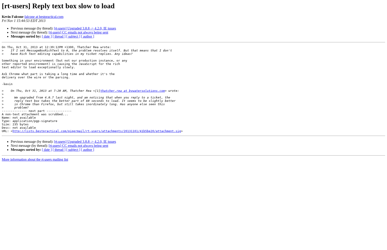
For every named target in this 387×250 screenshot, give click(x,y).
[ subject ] (73, 36)
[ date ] (47, 36)
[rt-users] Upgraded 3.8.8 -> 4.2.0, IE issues (85, 28)
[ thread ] (59, 36)
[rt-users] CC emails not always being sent (78, 32)
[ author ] (87, 36)
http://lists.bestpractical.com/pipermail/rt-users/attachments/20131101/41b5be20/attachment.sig (97, 131)
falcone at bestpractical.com (43, 17)
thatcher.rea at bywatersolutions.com (132, 90)
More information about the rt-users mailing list (35, 159)
